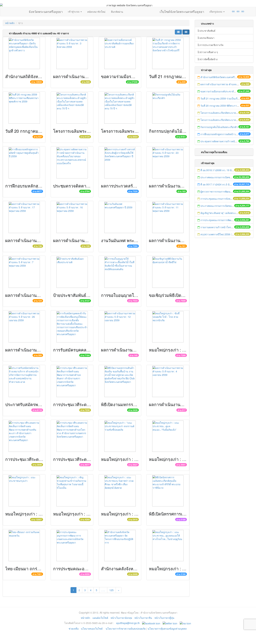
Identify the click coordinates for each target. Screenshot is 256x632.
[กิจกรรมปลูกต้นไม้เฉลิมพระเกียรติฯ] (167, 108)
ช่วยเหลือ (74, 628)
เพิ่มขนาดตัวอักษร (230, 11)
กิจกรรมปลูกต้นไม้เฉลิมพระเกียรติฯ (181, 131)
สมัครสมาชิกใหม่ (96, 11)
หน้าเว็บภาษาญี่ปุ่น (164, 617)
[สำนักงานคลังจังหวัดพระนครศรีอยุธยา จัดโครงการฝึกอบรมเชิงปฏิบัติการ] (119, 545)
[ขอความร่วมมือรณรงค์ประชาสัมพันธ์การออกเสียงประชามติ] (119, 53)
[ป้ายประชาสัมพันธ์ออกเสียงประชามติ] (72, 272)
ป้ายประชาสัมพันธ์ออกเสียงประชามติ (86, 295)
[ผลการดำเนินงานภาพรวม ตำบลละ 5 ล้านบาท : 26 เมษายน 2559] (24, 326)
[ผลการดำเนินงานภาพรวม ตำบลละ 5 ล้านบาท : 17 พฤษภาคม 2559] (24, 217)
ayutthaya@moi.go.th (128, 623)
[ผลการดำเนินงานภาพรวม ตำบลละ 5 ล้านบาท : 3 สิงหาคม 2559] (72, 53)
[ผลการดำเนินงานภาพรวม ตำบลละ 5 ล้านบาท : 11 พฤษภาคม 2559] (167, 217)
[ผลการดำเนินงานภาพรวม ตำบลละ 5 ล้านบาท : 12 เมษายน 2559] (119, 326)
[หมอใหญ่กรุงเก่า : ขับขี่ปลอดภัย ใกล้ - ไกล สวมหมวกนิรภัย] (167, 326)
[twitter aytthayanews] (170, 623)
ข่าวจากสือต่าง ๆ (209, 52)
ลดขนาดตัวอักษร (223, 11)
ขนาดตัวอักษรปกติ (226, 11)
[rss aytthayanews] (185, 623)
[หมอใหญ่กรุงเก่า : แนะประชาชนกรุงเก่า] (24, 490)
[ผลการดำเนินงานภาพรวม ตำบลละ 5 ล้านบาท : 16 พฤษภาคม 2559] (72, 217)
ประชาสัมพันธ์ (207, 30)
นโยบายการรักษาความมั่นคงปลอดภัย (126, 628)
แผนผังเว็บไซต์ (100, 617)
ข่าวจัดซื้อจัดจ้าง (209, 59)
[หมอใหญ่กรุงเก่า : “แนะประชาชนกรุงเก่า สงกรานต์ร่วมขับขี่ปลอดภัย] (119, 436)
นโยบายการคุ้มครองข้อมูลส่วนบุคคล (167, 628)
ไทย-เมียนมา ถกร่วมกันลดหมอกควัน (38, 568)
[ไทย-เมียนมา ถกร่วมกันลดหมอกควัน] (24, 545)
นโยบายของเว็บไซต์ (92, 628)
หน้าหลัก (9, 23)
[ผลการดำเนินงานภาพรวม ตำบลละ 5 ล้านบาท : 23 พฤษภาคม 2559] (167, 162)
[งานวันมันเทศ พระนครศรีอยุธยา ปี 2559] (119, 217)
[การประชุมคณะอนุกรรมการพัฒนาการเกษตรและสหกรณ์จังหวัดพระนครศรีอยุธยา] (72, 545)
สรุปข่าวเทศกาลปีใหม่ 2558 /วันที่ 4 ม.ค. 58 (223, 234)
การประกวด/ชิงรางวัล (211, 45)
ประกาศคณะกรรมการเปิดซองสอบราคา (221, 177)
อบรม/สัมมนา (207, 37)
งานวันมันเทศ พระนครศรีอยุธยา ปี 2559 (137, 240)
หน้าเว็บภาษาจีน (143, 617)
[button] (178, 32)
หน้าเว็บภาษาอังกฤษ (121, 617)
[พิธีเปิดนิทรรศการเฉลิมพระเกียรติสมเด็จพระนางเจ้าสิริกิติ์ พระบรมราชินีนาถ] (167, 490)
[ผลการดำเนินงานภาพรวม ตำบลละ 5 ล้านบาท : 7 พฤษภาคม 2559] (24, 272)
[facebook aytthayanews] (151, 623)
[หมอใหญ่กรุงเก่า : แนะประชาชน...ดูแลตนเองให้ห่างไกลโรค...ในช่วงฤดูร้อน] (167, 545)
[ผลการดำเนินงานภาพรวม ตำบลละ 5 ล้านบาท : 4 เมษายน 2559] (167, 381)
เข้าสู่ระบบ (74, 11)
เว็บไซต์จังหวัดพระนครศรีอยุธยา (182, 10)
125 (111, 590)
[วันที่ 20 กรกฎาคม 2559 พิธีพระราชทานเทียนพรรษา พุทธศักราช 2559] (24, 108)
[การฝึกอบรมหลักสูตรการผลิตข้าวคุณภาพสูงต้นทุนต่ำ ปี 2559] (24, 162)
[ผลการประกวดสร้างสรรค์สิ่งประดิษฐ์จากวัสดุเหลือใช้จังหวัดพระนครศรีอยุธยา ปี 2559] (119, 162)
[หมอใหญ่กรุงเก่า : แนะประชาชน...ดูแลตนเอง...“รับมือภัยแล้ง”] (167, 436)
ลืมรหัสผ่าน (117, 11)
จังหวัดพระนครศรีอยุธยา (46, 10)
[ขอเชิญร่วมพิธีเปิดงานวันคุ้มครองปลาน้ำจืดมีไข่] (167, 272)
